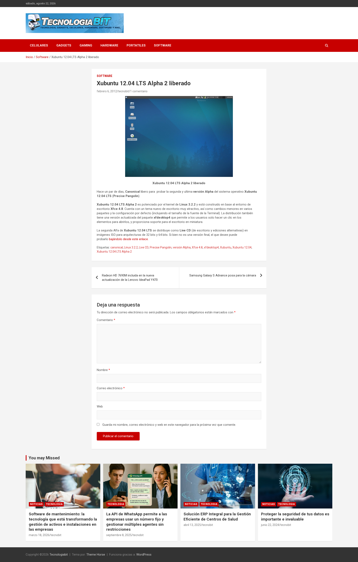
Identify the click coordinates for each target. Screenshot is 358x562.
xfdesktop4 (211, 247)
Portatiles (136, 45)
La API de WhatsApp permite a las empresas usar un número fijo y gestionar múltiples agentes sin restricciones (136, 522)
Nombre (103, 370)
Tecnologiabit (59, 554)
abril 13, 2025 (192, 525)
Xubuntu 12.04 (242, 247)
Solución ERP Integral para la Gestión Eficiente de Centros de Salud (217, 517)
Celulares (39, 45)
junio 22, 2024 (270, 525)
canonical (116, 247)
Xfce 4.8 (197, 247)
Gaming (86, 45)
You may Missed (44, 457)
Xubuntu (225, 247)
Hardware (109, 45)
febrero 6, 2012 (107, 91)
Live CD (144, 247)
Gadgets (63, 45)
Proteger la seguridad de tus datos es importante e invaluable (295, 517)
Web (100, 406)
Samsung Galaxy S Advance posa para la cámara (222, 275)
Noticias (36, 504)
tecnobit (123, 91)
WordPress (143, 554)
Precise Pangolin (161, 247)
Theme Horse (95, 554)
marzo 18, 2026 (39, 535)
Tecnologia (54, 504)
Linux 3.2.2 (131, 247)
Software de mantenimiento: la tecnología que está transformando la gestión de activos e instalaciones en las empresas (63, 522)
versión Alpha (182, 247)
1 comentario (139, 91)
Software (162, 45)
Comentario (106, 320)
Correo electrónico (111, 388)
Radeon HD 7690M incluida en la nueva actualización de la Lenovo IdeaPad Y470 (130, 278)
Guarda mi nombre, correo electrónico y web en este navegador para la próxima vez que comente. (169, 425)
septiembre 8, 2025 (119, 535)
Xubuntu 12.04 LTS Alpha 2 (114, 251)
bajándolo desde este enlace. (129, 239)
